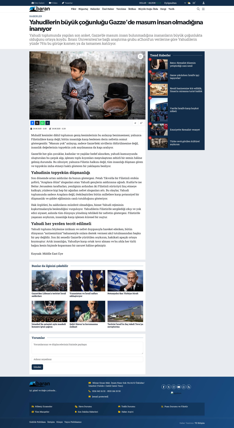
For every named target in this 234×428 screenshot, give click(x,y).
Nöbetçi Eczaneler (43, 406)
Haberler (95, 8)
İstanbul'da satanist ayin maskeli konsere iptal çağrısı (49, 325)
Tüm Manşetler (42, 411)
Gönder (37, 367)
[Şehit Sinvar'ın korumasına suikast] (87, 311)
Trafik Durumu (128, 406)
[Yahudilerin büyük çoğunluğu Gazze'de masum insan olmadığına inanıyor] (87, 85)
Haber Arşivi (128, 411)
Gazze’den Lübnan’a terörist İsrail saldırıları (49, 294)
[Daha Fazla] (47, 123)
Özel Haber (108, 8)
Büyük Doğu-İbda (148, 8)
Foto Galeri (39, 2)
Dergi (163, 8)
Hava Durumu (85, 406)
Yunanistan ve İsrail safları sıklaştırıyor (84, 294)
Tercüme (121, 8)
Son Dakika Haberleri (88, 411)
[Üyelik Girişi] (202, 3)
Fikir (73, 8)
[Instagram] (173, 387)
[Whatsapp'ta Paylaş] (42, 123)
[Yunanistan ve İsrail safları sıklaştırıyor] (87, 280)
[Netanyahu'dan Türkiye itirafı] (125, 280)
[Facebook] (163, 387)
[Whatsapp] (183, 387)
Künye (59, 422)
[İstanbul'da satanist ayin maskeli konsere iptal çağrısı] (49, 311)
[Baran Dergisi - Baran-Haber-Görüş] (39, 8)
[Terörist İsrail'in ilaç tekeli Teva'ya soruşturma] (125, 311)
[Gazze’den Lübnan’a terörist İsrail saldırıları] (49, 280)
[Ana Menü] (203, 9)
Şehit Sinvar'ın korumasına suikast (84, 325)
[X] (168, 387)
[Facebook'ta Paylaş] (32, 123)
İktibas (132, 8)
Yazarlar (69, 2)
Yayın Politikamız (72, 422)
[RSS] (188, 387)
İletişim (51, 422)
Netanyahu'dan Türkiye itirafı (123, 293)
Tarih (171, 8)
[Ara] (198, 9)
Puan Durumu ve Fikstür (176, 406)
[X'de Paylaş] (37, 123)
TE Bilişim (200, 423)
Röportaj (83, 8)
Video (54, 2)
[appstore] (176, 393)
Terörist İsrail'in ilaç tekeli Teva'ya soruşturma (125, 325)
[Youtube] (178, 387)
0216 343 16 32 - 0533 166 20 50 (106, 391)
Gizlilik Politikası (37, 422)
